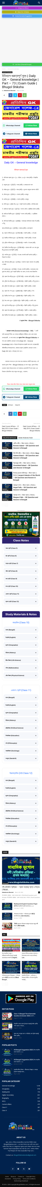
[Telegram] (18, 1169)
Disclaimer (8, 1179)
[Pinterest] (20, 95)
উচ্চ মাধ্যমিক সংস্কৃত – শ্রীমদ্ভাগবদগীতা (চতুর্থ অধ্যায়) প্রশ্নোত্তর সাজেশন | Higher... (10, 955)
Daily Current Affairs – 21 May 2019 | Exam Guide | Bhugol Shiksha (10, 428)
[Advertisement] (21, 40)
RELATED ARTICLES (9, 438)
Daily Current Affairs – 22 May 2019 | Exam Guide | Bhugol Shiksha (31, 428)
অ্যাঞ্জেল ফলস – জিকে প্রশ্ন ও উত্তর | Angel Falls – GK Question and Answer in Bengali (24, 487)
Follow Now (32, 125)
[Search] (39, 3)
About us (13, 1176)
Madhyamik (6, 883)
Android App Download (21, 1181)
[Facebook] (10, 95)
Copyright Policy (30, 1176)
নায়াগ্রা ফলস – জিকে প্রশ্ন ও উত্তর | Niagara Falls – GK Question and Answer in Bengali (25, 497)
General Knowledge (13, 69)
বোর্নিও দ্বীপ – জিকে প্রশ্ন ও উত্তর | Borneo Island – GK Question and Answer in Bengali (26, 445)
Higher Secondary (7, 950)
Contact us (21, 1176)
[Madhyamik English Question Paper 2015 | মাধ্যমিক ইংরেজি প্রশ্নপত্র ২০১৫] (7, 906)
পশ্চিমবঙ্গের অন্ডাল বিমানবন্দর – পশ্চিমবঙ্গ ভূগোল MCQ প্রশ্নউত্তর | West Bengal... (11, 977)
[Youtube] (29, 1169)
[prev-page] (3, 505)
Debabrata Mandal (9, 90)
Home (4, 69)
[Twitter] (15, 95)
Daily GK (17, 405)
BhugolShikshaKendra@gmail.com (25, 1155)
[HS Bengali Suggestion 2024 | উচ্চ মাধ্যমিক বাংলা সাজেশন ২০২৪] (7, 1062)
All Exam (10, 405)
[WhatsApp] (25, 95)
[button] (3, 3)
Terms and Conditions (29, 1179)
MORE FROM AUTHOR (25, 438)
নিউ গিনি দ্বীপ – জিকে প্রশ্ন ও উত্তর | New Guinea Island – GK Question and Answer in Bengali (26, 455)
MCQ (4, 972)
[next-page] (6, 505)
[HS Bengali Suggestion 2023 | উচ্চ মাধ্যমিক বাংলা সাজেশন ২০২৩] (7, 1052)
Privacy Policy (17, 1179)
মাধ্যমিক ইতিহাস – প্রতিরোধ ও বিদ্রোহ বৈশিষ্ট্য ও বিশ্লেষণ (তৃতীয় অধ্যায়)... (30, 977)
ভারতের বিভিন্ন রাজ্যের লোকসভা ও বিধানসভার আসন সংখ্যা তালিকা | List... (30, 955)
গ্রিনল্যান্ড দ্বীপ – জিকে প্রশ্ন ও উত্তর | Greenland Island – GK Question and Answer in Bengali (25, 465)
